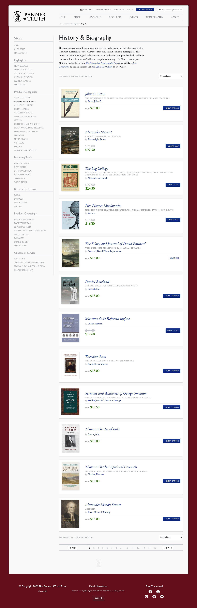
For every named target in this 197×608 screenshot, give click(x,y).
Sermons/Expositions (25, 116)
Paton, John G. (95, 101)
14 (149, 548)
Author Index (21, 163)
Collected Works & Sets (26, 124)
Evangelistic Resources (26, 131)
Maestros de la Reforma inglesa (107, 319)
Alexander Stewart (98, 132)
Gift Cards (19, 258)
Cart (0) (146, 10)
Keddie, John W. (96, 400)
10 (127, 548)
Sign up (98, 598)
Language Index (22, 171)
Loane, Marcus (95, 323)
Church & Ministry (23, 105)
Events (134, 17)
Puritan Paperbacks (24, 219)
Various (91, 213)
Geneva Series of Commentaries (30, 230)
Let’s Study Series (22, 227)
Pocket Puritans (22, 223)
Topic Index (20, 182)
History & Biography (72, 24)
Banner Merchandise (25, 150)
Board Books (21, 242)
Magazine (95, 17)
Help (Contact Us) (23, 270)
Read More (174, 258)
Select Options (172, 108)
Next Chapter (154, 17)
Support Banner (103, 10)
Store (77, 17)
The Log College (96, 168)
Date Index (20, 167)
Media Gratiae (21, 139)
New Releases (21, 66)
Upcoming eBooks (23, 77)
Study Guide (20, 202)
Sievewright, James (97, 139)
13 (143, 548)
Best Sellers (20, 84)
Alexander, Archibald (98, 178)
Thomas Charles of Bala (102, 429)
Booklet (18, 199)
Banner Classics (22, 81)
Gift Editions (21, 234)
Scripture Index (22, 174)
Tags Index (19, 178)
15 (155, 548)
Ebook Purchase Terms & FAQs (29, 266)
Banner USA (88, 10)
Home (61, 24)
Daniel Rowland (97, 282)
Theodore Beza (95, 357)
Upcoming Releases (24, 73)
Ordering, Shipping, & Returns (29, 262)
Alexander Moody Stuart (103, 505)
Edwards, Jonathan (112, 251)
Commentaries (21, 109)
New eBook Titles (23, 69)
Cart (16, 45)
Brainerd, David (95, 251)
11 (132, 548)
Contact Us (118, 10)
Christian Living (22, 97)
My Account (20, 53)
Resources (115, 17)
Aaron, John (93, 434)
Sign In (130, 10)
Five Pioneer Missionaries (103, 206)
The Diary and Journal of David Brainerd (115, 244)
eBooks (18, 146)
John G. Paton (95, 94)
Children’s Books (23, 112)
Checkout (19, 49)
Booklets (19, 238)
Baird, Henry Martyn (98, 364)
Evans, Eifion (94, 289)
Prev (74, 548)
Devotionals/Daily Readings (29, 127)
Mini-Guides (20, 245)
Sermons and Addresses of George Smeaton (116, 393)
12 (138, 548)
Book (17, 195)
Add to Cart (173, 146)
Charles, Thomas (96, 474)
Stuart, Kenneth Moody (99, 512)
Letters (17, 120)
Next (167, 548)
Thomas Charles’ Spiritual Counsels (111, 467)
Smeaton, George (112, 400)
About (175, 17)
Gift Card (19, 142)
